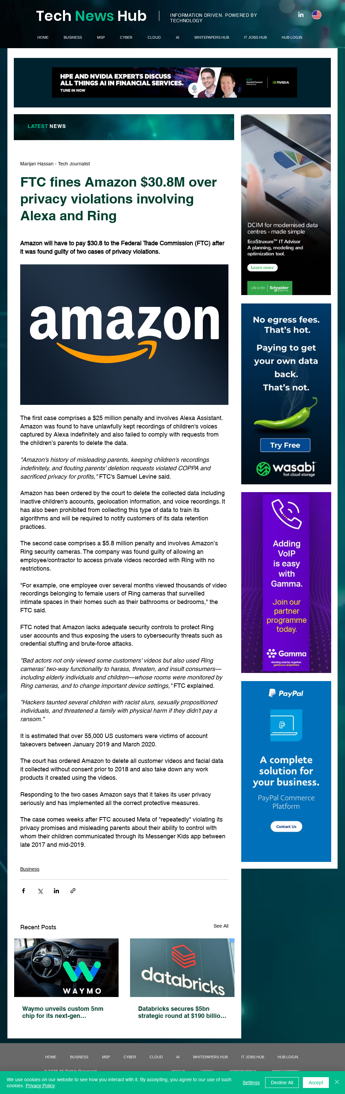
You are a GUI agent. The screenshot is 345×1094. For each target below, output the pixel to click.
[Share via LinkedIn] (56, 891)
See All (221, 926)
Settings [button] (251, 1082)
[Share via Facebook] (23, 891)
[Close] (337, 1082)
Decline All (282, 1082)
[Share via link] (73, 891)
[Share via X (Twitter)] (40, 891)
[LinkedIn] (301, 14)
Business (29, 869)
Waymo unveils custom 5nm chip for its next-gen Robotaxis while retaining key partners (64, 1012)
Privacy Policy (40, 1085)
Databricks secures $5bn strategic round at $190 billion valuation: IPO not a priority (181, 1012)
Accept (316, 1082)
